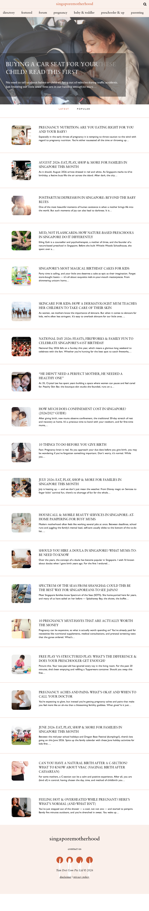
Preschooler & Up (112, 12)
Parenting (137, 12)
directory (9, 12)
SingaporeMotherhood (74, 4)
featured (26, 12)
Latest (64, 109)
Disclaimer (65, 877)
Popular (83, 109)
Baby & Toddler (84, 12)
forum (43, 12)
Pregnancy (60, 12)
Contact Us (74, 849)
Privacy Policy (81, 877)
